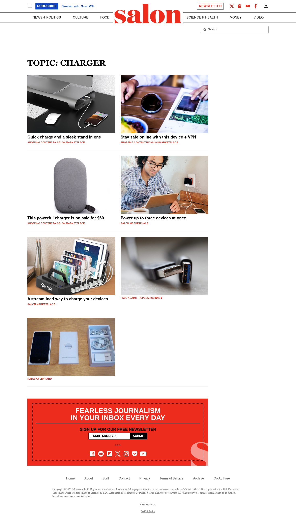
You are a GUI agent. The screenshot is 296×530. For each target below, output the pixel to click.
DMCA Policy (148, 511)
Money (236, 17)
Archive (198, 478)
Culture (80, 17)
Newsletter (210, 6)
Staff (105, 478)
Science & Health (202, 17)
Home (70, 478)
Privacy (144, 478)
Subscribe (47, 6)
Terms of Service (171, 478)
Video (259, 17)
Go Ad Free (222, 478)
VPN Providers (148, 505)
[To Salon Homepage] (148, 13)
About (88, 478)
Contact (124, 478)
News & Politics (47, 17)
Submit (139, 436)
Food (105, 17)
